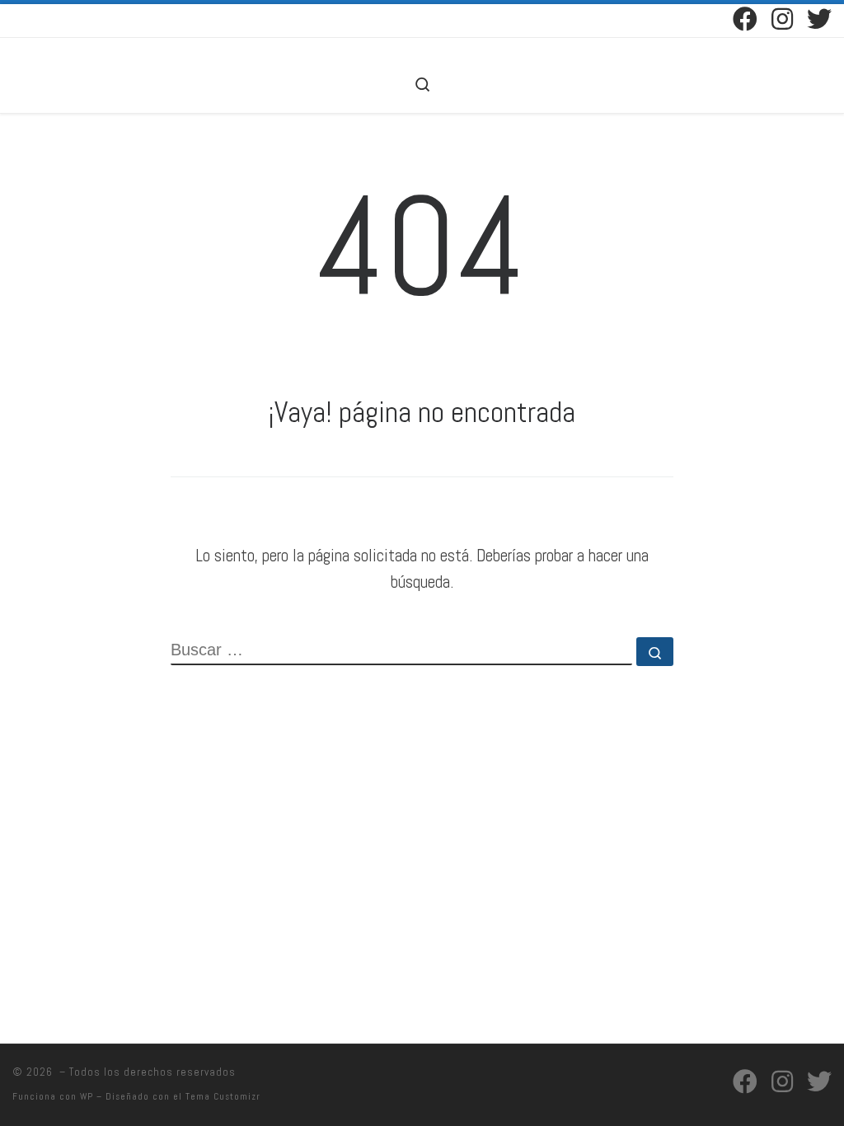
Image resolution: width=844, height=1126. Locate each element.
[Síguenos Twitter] (819, 19)
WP (86, 1096)
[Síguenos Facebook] (745, 19)
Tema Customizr (222, 1096)
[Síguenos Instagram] (782, 19)
